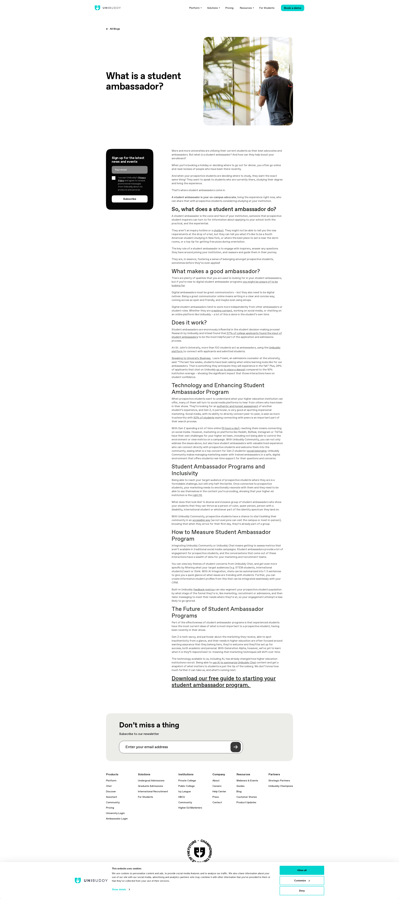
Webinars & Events (247, 780)
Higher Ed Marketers (190, 807)
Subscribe (129, 199)
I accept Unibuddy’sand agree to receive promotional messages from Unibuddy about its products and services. (132, 183)
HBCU (181, 797)
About (215, 780)
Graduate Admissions (150, 786)
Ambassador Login (117, 818)
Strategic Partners (279, 780)
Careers (216, 786)
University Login (115, 813)
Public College (186, 786)
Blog (239, 791)
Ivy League (184, 791)
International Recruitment (153, 791)
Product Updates (246, 802)
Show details (119, 889)
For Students (145, 797)
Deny (302, 890)
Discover (111, 791)
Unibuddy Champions (280, 786)
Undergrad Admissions (151, 780)
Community (113, 802)
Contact (217, 802)
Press (215, 797)
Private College (187, 780)
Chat (109, 786)
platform (177, 351)
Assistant (111, 797)
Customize (300, 880)
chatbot (219, 230)
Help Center (219, 791)
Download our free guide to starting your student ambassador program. (224, 681)
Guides (240, 786)
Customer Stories (246, 797)
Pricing (110, 807)
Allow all (302, 870)
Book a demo (292, 8)
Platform (111, 780)
